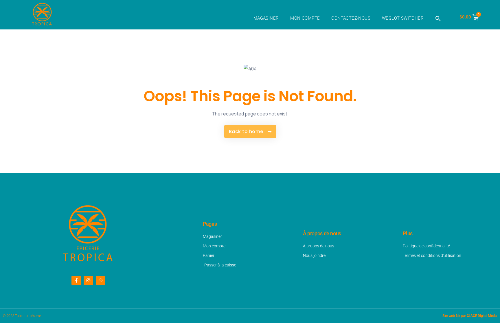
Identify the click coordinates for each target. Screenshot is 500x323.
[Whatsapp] (100, 280)
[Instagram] (88, 280)
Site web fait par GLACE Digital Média (469, 316)
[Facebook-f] (76, 280)
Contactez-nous (350, 18)
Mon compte (305, 18)
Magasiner (266, 18)
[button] (438, 18)
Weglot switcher (403, 18)
